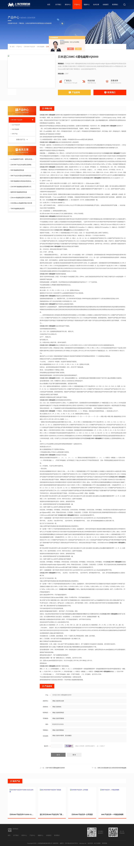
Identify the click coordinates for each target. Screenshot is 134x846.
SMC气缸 (15, 133)
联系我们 (115, 4)
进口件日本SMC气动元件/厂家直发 (52, 814)
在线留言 (106, 4)
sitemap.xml (82, 843)
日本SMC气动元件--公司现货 (82, 814)
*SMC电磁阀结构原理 (17, 208)
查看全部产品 (20, 139)
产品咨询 (76, 92)
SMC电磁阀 (40, 46)
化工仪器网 (97, 843)
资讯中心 (68, 4)
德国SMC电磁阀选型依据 (18, 192)
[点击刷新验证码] (68, 746)
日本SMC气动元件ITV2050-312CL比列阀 (22, 814)
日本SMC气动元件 (29, 46)
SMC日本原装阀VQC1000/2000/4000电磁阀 (112, 768)
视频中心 (87, 4)
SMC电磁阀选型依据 (17, 170)
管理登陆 (104, 843)
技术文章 (96, 4)
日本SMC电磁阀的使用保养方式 (20, 186)
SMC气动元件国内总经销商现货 (20, 175)
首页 (48, 4)
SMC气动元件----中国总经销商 (112, 814)
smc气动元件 (16, 125)
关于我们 (58, 4)
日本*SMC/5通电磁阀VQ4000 (55, 768)
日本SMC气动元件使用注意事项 (20, 164)
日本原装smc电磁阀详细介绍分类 (21, 203)
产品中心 (77, 4)
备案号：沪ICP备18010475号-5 (69, 843)
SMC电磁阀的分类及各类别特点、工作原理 (22, 181)
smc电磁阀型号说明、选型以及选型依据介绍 (22, 159)
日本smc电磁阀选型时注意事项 (20, 197)
